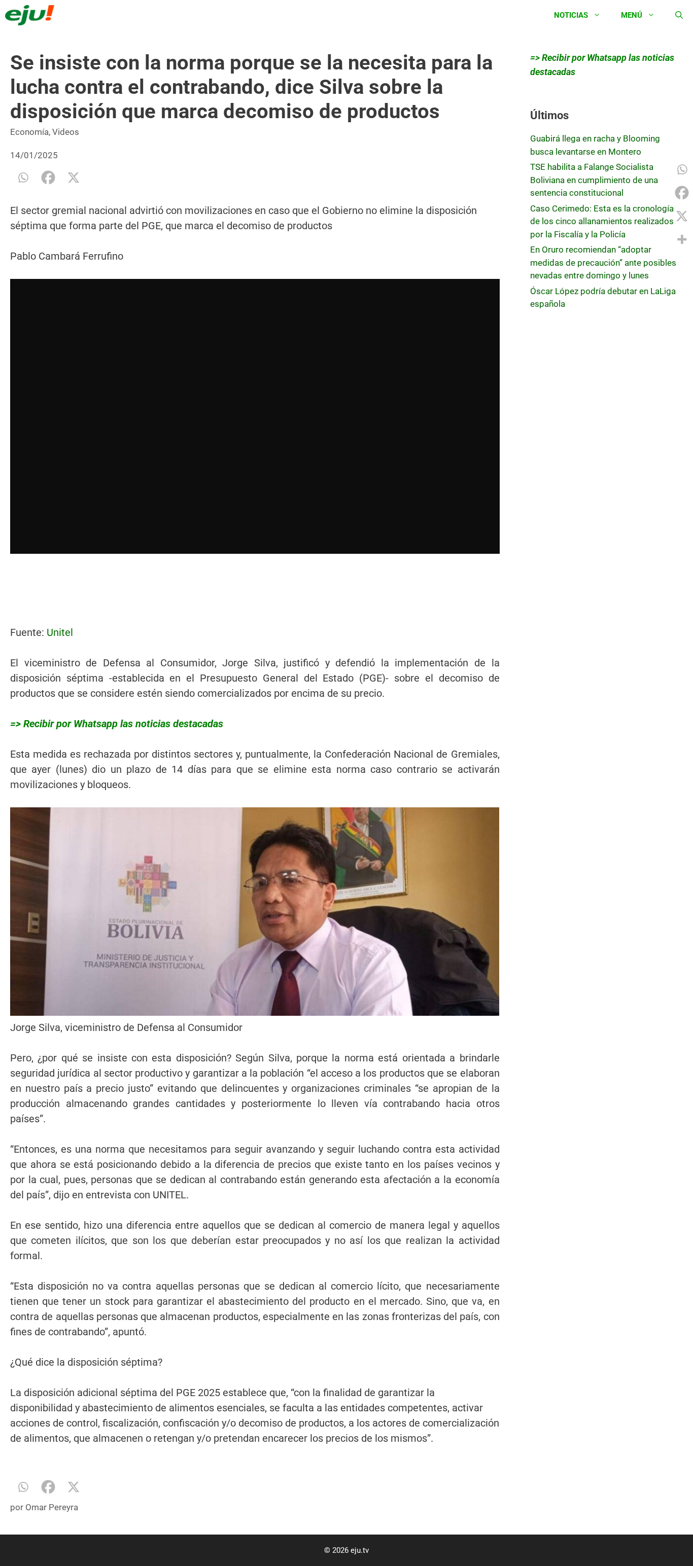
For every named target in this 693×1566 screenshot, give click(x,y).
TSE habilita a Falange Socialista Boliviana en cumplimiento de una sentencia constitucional (594, 180)
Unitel (60, 632)
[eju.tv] (32, 15)
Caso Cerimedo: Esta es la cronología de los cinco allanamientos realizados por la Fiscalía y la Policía (602, 221)
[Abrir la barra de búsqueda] (679, 15)
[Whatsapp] (22, 177)
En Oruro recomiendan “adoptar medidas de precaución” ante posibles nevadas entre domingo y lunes (603, 262)
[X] (73, 177)
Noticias (571, 15)
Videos (65, 132)
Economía (29, 132)
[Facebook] (48, 177)
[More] (682, 239)
